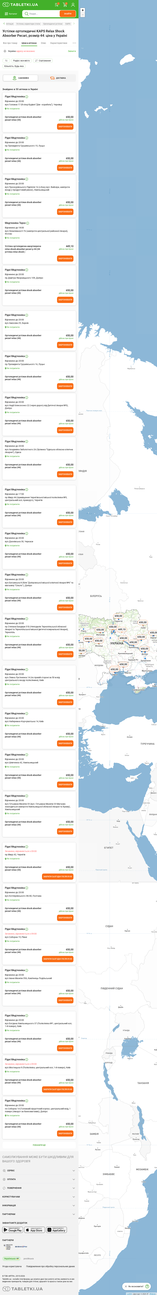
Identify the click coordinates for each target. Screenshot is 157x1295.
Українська (10, 1258)
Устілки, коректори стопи (28, 24)
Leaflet (129, 1294)
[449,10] (122, 633)
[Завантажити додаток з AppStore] (34, 1230)
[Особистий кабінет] (73, 5)
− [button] (83, 15)
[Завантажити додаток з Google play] (12, 1230)
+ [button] (83, 10)
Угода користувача (12, 1266)
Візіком (152, 1294)
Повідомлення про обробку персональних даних (50, 1266)
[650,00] (143, 626)
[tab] (29, 43)
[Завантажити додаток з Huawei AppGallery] (56, 1230)
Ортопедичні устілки (52, 24)
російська (29, 1258)
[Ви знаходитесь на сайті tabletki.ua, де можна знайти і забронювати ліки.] (20, 4)
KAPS (67, 24)
